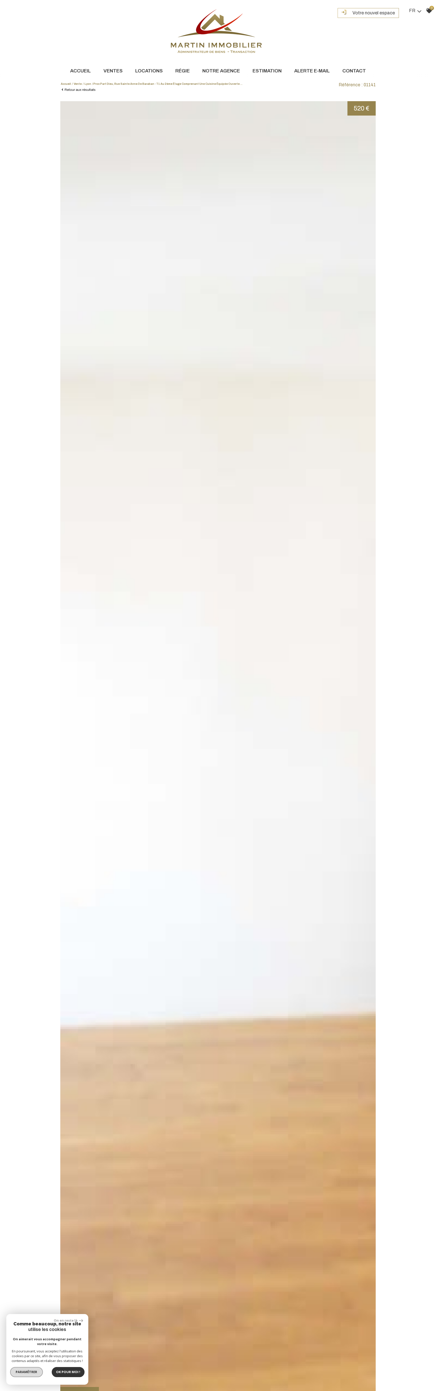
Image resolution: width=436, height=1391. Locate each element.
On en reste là (66, 1320)
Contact (354, 70)
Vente (78, 83)
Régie (182, 70)
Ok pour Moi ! (68, 1372)
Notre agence (221, 70)
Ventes (113, 70)
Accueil (80, 70)
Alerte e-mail (312, 70)
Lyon (88, 83)
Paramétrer (26, 1372)
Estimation (267, 70)
